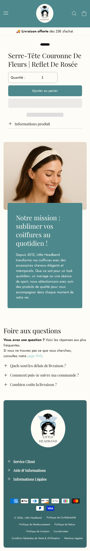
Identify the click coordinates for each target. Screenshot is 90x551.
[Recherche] (74, 14)
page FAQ (34, 355)
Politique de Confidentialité (61, 517)
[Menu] (6, 13)
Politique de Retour (64, 524)
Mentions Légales (73, 538)
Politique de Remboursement (34, 524)
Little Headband (33, 518)
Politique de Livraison (37, 531)
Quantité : (18, 77)
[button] (45, 104)
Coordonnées (61, 531)
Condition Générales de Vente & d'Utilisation (36, 538)
